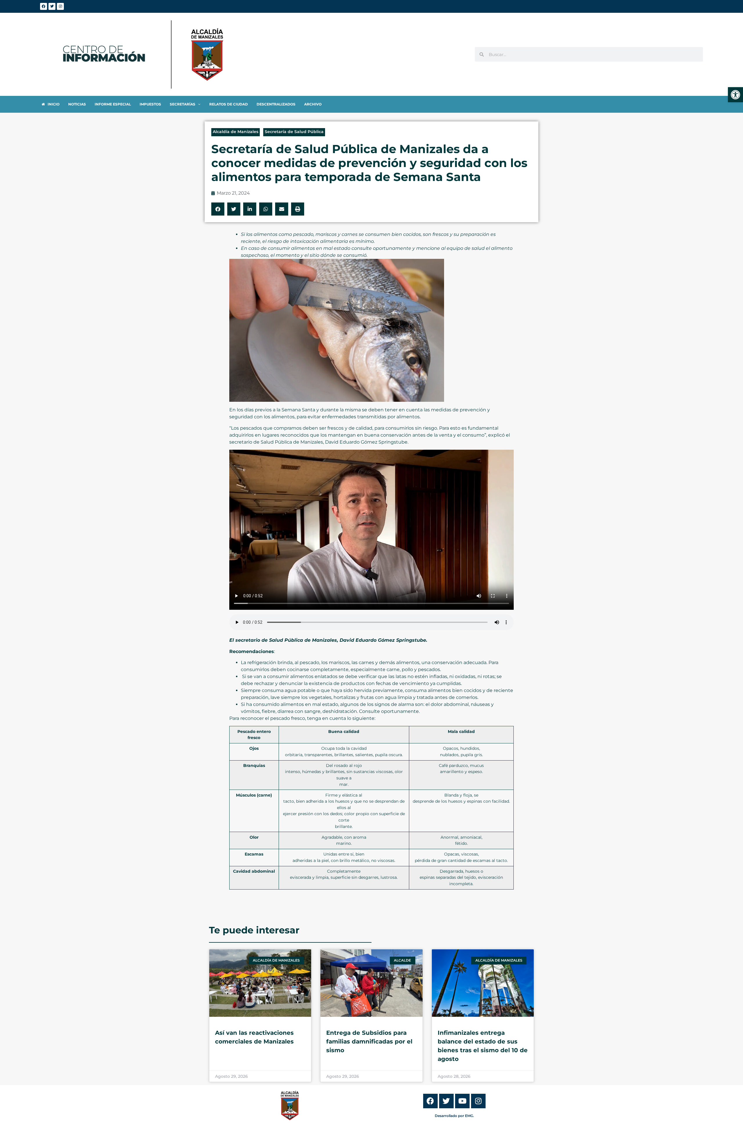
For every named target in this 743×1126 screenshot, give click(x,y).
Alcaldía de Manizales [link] (235, 131)
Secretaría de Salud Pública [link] (294, 131)
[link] (735, 94)
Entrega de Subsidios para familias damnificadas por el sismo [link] (369, 1041)
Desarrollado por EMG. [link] (454, 1116)
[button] (217, 209)
